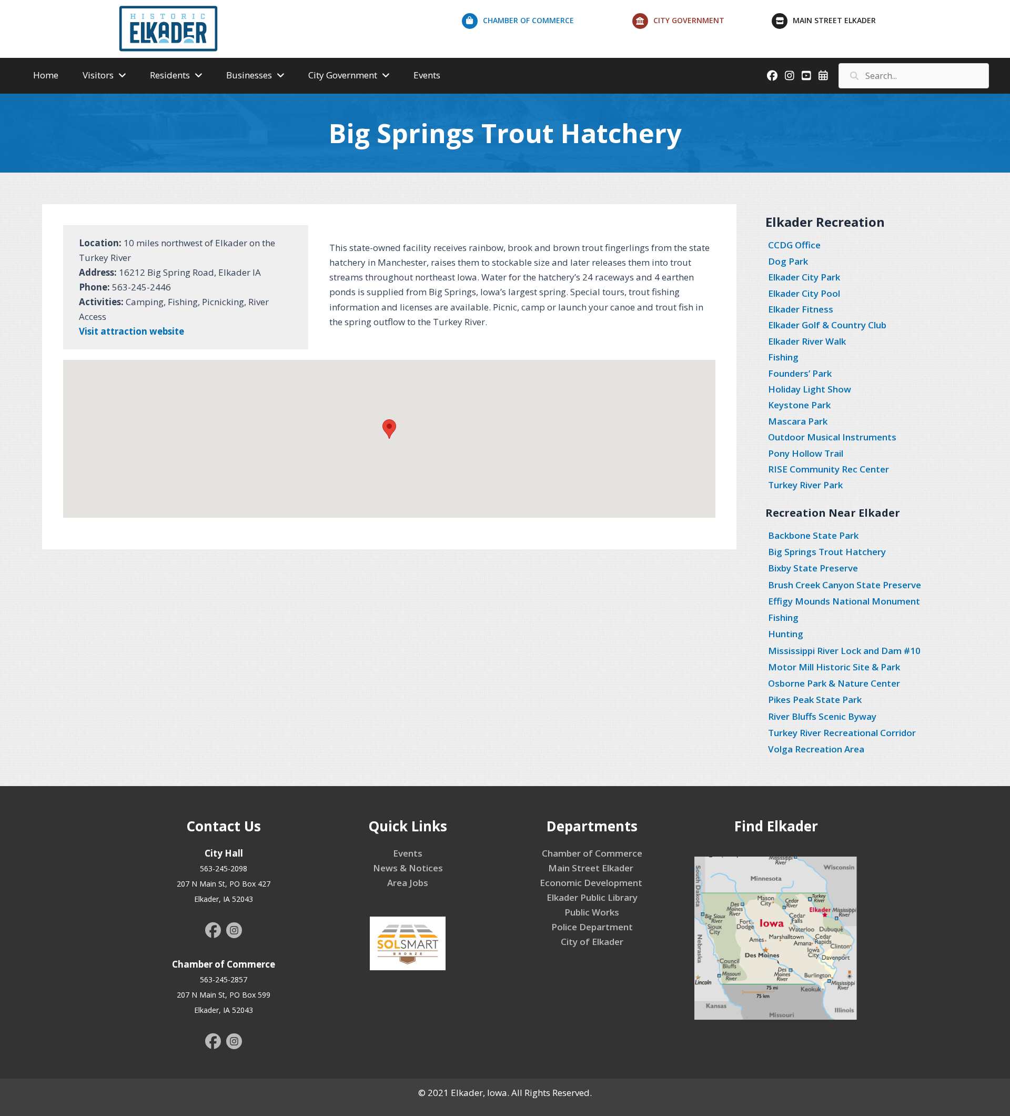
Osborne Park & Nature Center (834, 683)
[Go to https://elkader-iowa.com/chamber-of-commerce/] (547, 23)
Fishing (783, 357)
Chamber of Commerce (592, 853)
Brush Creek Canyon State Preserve (844, 585)
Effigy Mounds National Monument (844, 601)
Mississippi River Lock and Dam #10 (844, 651)
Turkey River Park (805, 485)
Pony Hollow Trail (805, 453)
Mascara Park (797, 421)
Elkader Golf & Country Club (827, 325)
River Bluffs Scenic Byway (822, 716)
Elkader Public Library (592, 897)
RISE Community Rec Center (828, 469)
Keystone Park (799, 405)
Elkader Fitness (800, 309)
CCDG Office (794, 245)
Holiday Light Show (809, 389)
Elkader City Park (804, 277)
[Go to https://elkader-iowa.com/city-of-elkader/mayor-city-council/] (702, 23)
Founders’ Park (800, 373)
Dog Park (788, 261)
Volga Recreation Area (816, 749)
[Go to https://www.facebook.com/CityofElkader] (213, 931)
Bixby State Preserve (813, 568)
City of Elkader (592, 942)
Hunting (785, 634)
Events (407, 853)
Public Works (591, 912)
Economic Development (592, 883)
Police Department (592, 927)
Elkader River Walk (807, 341)
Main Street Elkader (591, 868)
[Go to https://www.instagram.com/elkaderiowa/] (234, 931)
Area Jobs (407, 883)
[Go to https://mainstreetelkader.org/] (849, 23)
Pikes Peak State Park (815, 699)
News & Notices (408, 868)
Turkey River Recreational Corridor (842, 733)
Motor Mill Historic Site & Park (834, 667)
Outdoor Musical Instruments (832, 437)
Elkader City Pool (804, 293)
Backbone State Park (813, 535)
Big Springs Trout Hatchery (827, 552)
